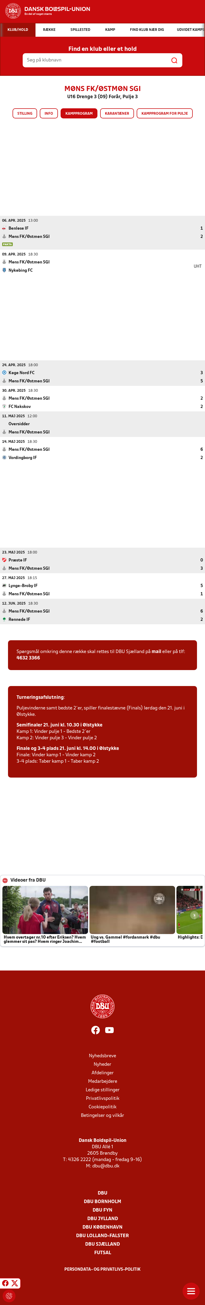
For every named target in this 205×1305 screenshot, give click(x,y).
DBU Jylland (102, 1219)
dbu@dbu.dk (105, 1166)
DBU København (102, 1227)
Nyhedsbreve (102, 1056)
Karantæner (117, 113)
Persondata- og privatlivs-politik (102, 1269)
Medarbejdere (102, 1081)
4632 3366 (28, 658)
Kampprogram (79, 113)
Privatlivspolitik (102, 1098)
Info (49, 113)
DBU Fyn (102, 1210)
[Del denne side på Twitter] (14, 1284)
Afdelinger (103, 1073)
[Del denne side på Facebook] (5, 1284)
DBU (102, 1193)
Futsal (102, 1253)
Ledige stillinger (103, 1090)
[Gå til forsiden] (45, 11)
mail (156, 652)
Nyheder (102, 1064)
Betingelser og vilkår (102, 1115)
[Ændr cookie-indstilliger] (9, 1296)
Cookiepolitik (102, 1107)
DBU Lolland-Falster (102, 1236)
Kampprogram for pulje (164, 113)
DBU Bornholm (102, 1202)
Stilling (24, 113)
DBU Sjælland (102, 1244)
